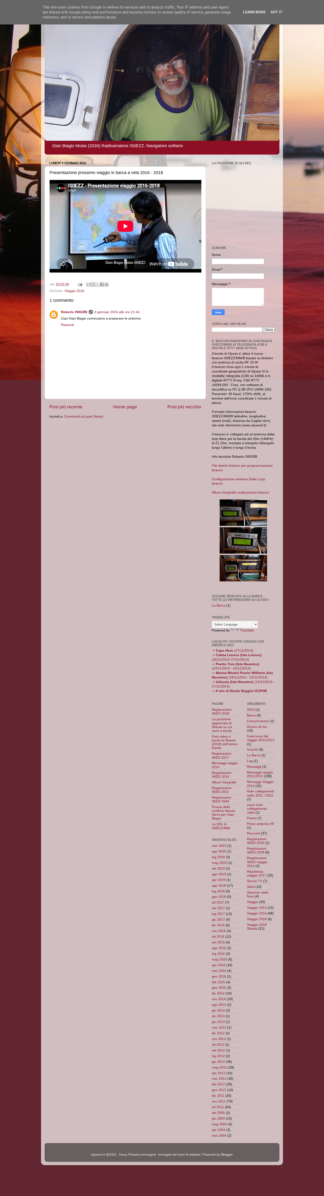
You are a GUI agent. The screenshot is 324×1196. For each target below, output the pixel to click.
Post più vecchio (184, 406)
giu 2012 (218, 1062)
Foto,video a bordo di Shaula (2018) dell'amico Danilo (225, 742)
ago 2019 (219, 874)
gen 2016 (219, 976)
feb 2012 (218, 1084)
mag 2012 (219, 1067)
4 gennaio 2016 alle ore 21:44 (116, 312)
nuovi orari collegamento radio (257, 808)
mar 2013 (219, 1027)
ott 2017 (218, 902)
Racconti (253, 833)
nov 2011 (219, 1101)
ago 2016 (219, 948)
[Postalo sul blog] (93, 284)
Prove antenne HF (260, 824)
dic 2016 (218, 925)
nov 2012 (219, 1039)
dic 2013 (218, 1016)
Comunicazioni (258, 721)
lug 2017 (218, 914)
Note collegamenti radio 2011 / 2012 (260, 793)
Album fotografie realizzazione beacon (240, 492)
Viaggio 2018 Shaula (257, 926)
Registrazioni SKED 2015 (256, 841)
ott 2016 (218, 936)
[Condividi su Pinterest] (106, 284)
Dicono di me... (258, 727)
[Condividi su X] (97, 284)
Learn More (254, 12)
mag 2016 (219, 959)
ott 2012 (218, 1044)
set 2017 (218, 908)
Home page (125, 406)
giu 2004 (218, 1118)
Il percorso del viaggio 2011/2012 (260, 738)
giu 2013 (218, 1022)
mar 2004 (219, 1135)
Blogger (226, 1154)
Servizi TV (254, 881)
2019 (251, 709)
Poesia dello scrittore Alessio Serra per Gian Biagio (223, 812)
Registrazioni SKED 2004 (221, 799)
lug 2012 (218, 1056)
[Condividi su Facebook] (102, 284)
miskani (194, 1154)
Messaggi (254, 766)
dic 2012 (218, 1033)
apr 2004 (218, 1130)
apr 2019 (218, 880)
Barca (251, 715)
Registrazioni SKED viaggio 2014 (257, 861)
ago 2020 (219, 851)
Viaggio (252, 902)
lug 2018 (218, 891)
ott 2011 (218, 1107)
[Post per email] (79, 284)
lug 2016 (218, 954)
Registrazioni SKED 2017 (221, 755)
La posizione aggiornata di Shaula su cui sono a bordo (222, 725)
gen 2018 (219, 897)
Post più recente (66, 406)
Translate (247, 630)
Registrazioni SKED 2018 (221, 711)
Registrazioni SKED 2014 (221, 774)
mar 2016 (219, 971)
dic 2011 (218, 1095)
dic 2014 (218, 993)
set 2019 (218, 868)
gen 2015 (219, 987)
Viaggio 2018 (257, 919)
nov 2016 (219, 931)
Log (250, 761)
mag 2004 (219, 1124)
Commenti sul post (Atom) (83, 416)
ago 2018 (219, 885)
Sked (251, 887)
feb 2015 (218, 982)
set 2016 (218, 942)
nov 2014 (219, 999)
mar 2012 (219, 1078)
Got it (276, 12)
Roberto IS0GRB (74, 312)
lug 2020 (218, 857)
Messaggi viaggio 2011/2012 (260, 774)
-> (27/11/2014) (232, 650)
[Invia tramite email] (88, 284)
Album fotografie (224, 782)
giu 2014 (218, 1010)
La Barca (218, 605)
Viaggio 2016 (74, 291)
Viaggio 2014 (257, 907)
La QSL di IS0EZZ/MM (221, 826)
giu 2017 (218, 919)
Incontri (252, 749)
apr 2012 (218, 1073)
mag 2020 (219, 863)
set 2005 (218, 1113)
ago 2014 (219, 1005)
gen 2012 (219, 1090)
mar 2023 (219, 846)
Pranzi (251, 818)
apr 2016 (218, 965)
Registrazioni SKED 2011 (221, 790)
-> (239, 691)
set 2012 (218, 1050)
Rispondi (67, 325)
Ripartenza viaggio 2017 (256, 873)
